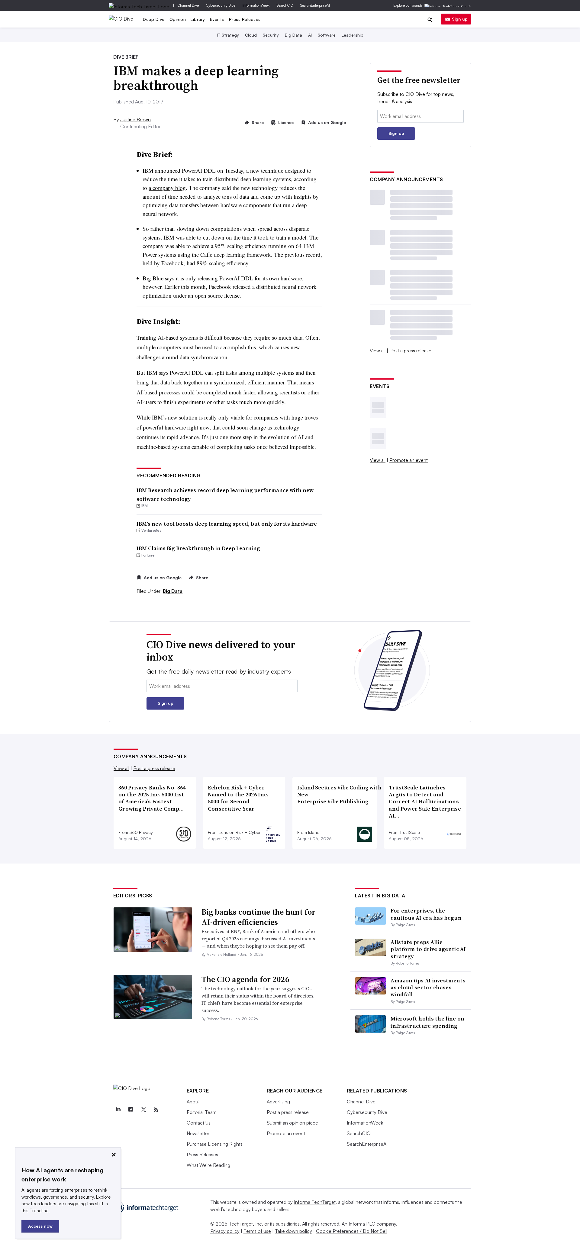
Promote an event (408, 460)
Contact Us (199, 1123)
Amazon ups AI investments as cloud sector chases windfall (428, 987)
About (193, 1102)
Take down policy (293, 1231)
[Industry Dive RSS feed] (156, 1109)
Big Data (293, 35)
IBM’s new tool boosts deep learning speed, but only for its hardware (227, 523)
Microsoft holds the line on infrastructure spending (427, 1022)
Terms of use (257, 1231)
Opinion (177, 19)
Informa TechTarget (315, 1202)
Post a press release (410, 351)
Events (217, 19)
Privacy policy (225, 1231)
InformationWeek (256, 5)
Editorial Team (202, 1112)
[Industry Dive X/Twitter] (143, 1109)
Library (198, 19)
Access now (40, 1226)
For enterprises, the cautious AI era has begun (426, 914)
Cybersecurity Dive (220, 5)
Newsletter (198, 1133)
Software (327, 35)
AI (310, 35)
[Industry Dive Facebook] (130, 1109)
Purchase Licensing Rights (215, 1144)
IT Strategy (228, 35)
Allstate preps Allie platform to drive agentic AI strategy (428, 949)
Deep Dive (154, 19)
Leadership (352, 35)
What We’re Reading (208, 1165)
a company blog (167, 187)
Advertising (278, 1102)
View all (377, 351)
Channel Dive (188, 5)
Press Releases (245, 19)
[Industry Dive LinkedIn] (118, 1109)
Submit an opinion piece (292, 1123)
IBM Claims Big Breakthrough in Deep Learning (198, 548)
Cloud (251, 35)
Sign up (460, 18)
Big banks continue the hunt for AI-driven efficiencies (258, 917)
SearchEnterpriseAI (315, 5)
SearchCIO (285, 5)
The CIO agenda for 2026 (245, 979)
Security (271, 35)
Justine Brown (135, 119)
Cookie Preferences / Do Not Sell (351, 1231)
